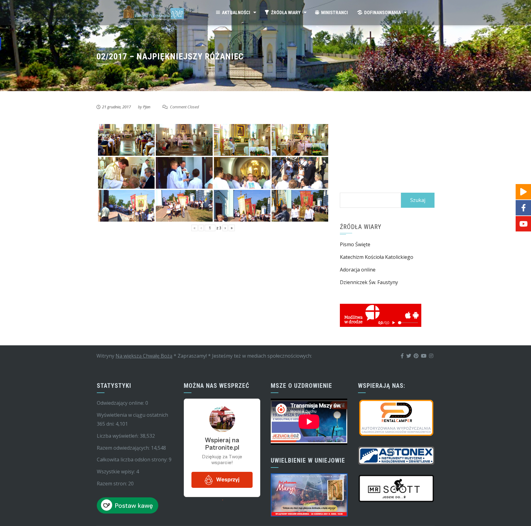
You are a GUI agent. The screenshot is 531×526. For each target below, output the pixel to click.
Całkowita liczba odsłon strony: (133, 459)
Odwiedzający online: (121, 403)
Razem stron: (112, 483)
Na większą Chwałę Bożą (144, 355)
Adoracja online (358, 269)
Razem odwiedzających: (124, 447)
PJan (146, 107)
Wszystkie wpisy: (116, 471)
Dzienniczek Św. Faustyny (369, 282)
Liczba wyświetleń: (118, 435)
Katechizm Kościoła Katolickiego (376, 257)
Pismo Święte (355, 244)
